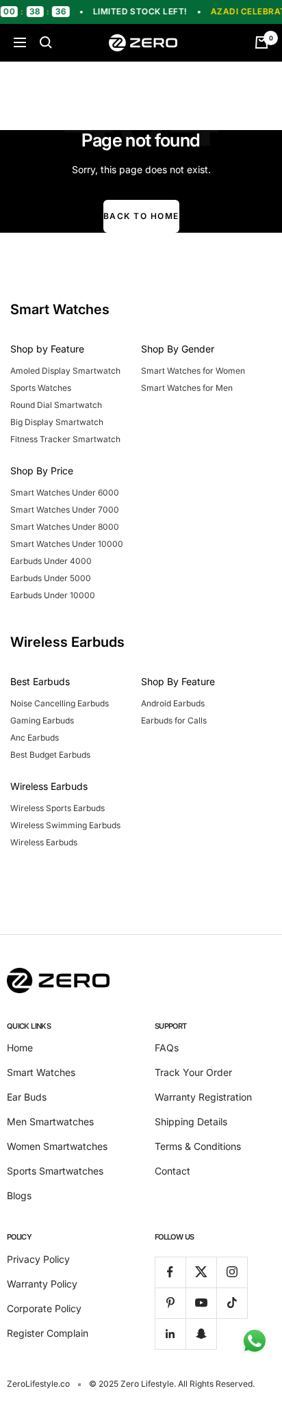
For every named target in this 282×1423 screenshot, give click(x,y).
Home (20, 1047)
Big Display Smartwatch (56, 422)
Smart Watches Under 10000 (66, 544)
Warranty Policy (42, 1284)
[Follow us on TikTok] (231, 1302)
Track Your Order (193, 1072)
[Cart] (261, 42)
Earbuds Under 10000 (52, 595)
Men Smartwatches (50, 1121)
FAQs (167, 1047)
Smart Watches (41, 1072)
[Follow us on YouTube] (200, 1302)
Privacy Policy (38, 1259)
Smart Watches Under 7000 (64, 509)
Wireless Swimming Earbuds (65, 825)
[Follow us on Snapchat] (200, 1333)
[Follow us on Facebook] (170, 1272)
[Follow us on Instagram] (231, 1272)
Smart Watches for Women (193, 371)
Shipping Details (191, 1121)
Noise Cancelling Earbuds (59, 703)
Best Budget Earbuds (50, 754)
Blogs (19, 1195)
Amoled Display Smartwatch (65, 371)
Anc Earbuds (34, 737)
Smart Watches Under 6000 (64, 492)
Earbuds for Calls (174, 720)
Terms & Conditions (198, 1146)
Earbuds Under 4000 (51, 561)
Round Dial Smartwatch (56, 405)
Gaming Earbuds (42, 720)
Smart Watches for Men (187, 388)
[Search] (46, 42)
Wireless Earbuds (43, 842)
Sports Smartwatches (55, 1171)
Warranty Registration (203, 1097)
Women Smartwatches (57, 1146)
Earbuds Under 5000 (50, 578)
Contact (172, 1171)
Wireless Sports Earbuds (57, 808)
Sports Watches (40, 388)
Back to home (141, 216)
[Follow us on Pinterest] (170, 1302)
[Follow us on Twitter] (200, 1272)
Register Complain (47, 1333)
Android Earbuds (173, 703)
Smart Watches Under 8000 (64, 527)
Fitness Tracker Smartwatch (65, 439)
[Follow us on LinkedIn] (170, 1333)
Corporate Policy (44, 1308)
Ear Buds (27, 1097)
